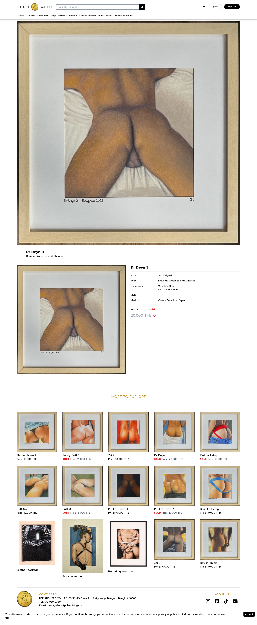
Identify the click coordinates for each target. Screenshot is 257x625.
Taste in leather (72, 576)
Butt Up (22, 509)
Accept (249, 614)
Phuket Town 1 (26, 455)
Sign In (214, 6)
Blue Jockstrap (209, 509)
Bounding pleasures (121, 571)
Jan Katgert (165, 275)
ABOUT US (222, 594)
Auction (73, 15)
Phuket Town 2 (164, 509)
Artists (20, 15)
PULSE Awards (105, 15)
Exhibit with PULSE (124, 15)
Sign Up (232, 6)
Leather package (28, 570)
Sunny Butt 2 (71, 455)
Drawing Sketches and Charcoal (45, 256)
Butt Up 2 (68, 509)
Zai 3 (157, 563)
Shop (53, 15)
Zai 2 (111, 455)
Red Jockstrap (209, 455)
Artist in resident (87, 15)
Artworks (30, 15)
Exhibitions (42, 15)
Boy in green (208, 563)
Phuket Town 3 (118, 509)
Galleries (62, 15)
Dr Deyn (159, 455)
